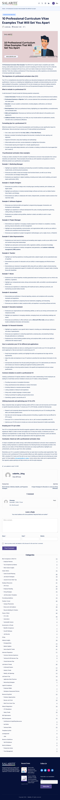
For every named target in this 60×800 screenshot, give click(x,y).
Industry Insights (6, 640)
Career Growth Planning (9, 573)
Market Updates (7, 646)
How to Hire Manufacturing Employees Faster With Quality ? (32, 770)
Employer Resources (7, 583)
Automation (6, 619)
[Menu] (57, 3)
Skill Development (6, 718)
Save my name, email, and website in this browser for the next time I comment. (24, 543)
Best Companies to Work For (9, 558)
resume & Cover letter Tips (9, 14)
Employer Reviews (8, 561)
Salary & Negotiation (7, 706)
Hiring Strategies (8, 592)
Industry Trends (7, 670)
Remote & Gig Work (7, 694)
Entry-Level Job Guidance (10, 607)
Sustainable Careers (8, 622)
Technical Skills (7, 727)
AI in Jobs (6, 616)
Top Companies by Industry (10, 564)
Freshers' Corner (6, 601)
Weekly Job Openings (9, 673)
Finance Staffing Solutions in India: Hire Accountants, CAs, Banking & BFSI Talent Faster (33, 779)
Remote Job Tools (8, 700)
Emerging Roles (7, 643)
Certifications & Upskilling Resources (13, 721)
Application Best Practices (10, 679)
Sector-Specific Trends (9, 649)
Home (3, 8)
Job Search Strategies (9, 576)
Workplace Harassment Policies (11, 691)
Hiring (3, 637)
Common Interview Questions (11, 655)
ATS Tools (6, 585)
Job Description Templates (10, 595)
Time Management (8, 751)
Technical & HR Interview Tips (11, 658)
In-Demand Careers (8, 667)
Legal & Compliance (7, 685)
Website (42, 536)
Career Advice (5, 571)
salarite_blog (19, 473)
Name (4, 536)
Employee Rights (8, 688)
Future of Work (5, 613)
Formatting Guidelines (7, 598)
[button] (17, 477)
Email (23, 536)
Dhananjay (12, 500)
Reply (54, 500)
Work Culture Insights (9, 567)
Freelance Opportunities (9, 697)
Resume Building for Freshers (11, 610)
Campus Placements (9, 604)
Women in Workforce (7, 739)
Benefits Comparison (9, 628)
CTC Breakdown (7, 709)
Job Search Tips (6, 676)
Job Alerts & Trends (7, 664)
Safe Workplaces (8, 742)
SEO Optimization (6, 715)
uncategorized (5, 733)
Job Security (7, 634)
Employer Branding (8, 588)
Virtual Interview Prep (9, 661)
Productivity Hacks (8, 748)
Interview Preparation (7, 652)
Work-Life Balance (6, 745)
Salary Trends (7, 712)
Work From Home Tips (9, 703)
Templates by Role (6, 730)
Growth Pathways (8, 631)
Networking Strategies (9, 682)
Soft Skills (6, 724)
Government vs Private (7, 625)
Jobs (5, 736)
